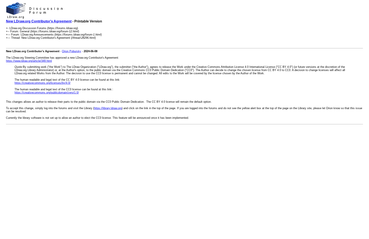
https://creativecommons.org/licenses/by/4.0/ (42, 83)
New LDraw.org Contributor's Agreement (39, 21)
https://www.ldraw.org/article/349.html (29, 60)
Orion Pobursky (71, 51)
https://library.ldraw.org (108, 108)
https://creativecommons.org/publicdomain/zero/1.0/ (47, 92)
